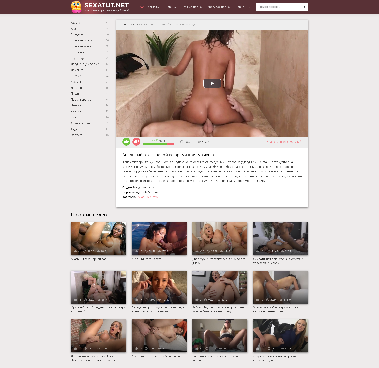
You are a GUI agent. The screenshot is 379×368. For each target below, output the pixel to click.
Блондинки (78, 34)
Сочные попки (80, 123)
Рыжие (75, 117)
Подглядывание (81, 99)
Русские (76, 111)
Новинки (171, 7)
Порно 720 (243, 7)
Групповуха (78, 58)
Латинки (76, 87)
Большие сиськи (81, 40)
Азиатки (76, 22)
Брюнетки (77, 52)
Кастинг (76, 82)
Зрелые (76, 76)
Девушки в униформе (85, 64)
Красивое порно (219, 7)
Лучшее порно (192, 7)
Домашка (77, 70)
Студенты (77, 129)
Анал (74, 28)
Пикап (75, 93)
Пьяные (76, 105)
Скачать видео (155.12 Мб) (284, 141)
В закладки (152, 7)
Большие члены (81, 46)
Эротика (76, 135)
